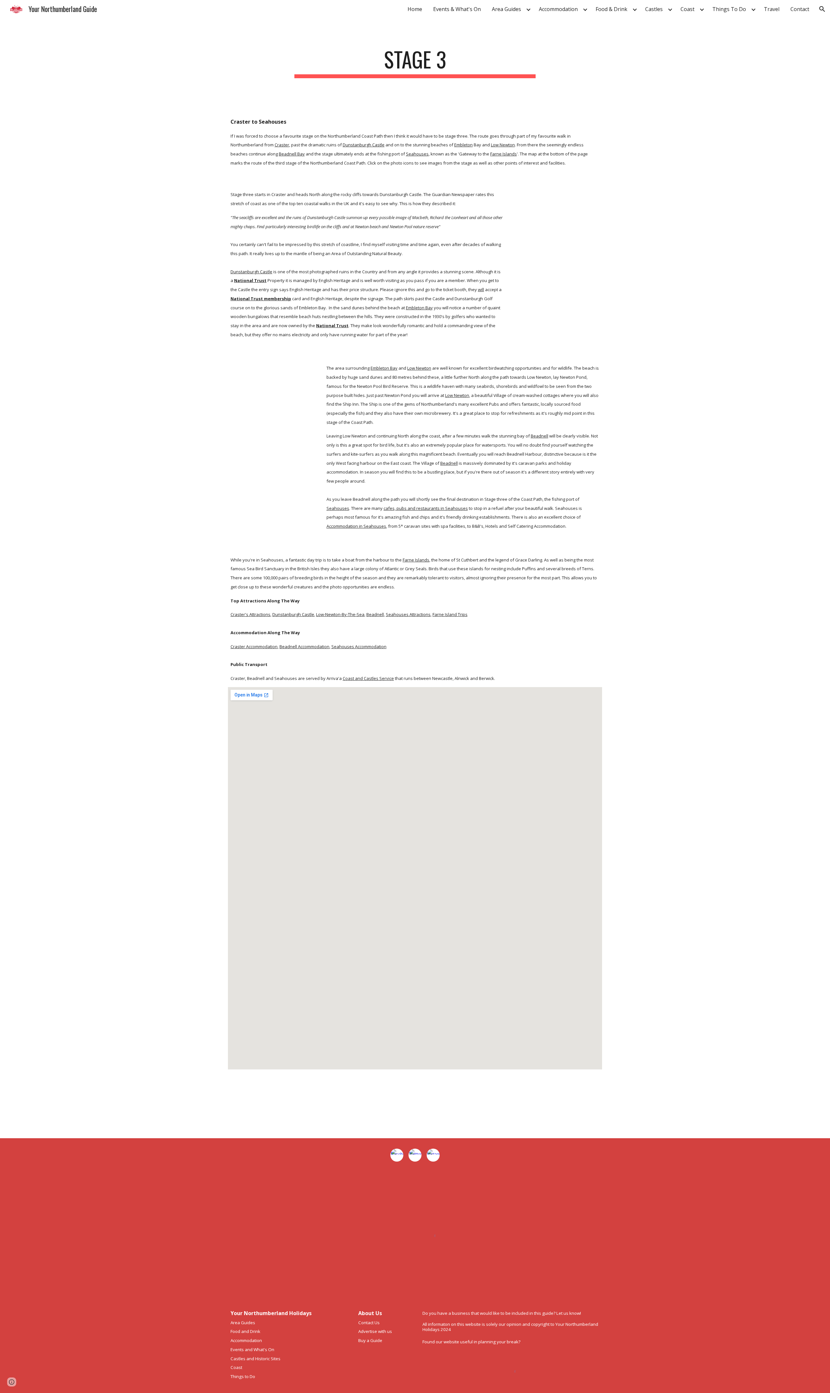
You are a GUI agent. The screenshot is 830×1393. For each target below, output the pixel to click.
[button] (822, 9)
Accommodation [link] (558, 9)
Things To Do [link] (729, 9)
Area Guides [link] (506, 9)
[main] (415, 62)
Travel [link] (771, 9)
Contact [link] (799, 9)
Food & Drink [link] (611, 9)
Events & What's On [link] (457, 9)
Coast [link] (687, 9)
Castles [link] (654, 9)
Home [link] (415, 9)
